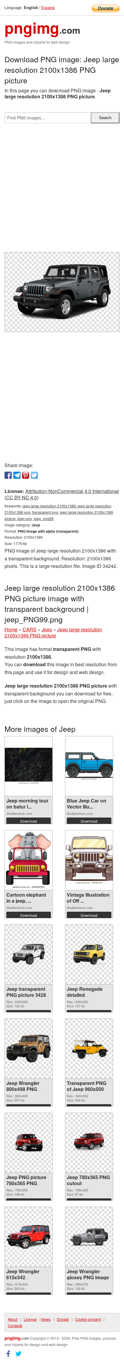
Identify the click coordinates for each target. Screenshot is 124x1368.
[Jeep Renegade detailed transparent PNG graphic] (89, 954)
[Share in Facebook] (8, 475)
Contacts (15, 1325)
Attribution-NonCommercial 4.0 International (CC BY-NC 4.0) (62, 494)
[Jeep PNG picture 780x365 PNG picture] (28, 1142)
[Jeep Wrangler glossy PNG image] (89, 1237)
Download (28, 821)
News (46, 1319)
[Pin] (25, 475)
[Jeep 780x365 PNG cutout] (89, 1142)
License (30, 1319)
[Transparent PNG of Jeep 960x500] (89, 1048)
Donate (63, 1319)
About (12, 1319)
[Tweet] (34, 475)
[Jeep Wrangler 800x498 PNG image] (28, 1048)
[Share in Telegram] (16, 475)
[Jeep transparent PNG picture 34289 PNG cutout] (28, 954)
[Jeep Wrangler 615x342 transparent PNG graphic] (28, 1237)
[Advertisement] (62, 190)
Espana (48, 7)
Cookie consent (88, 1319)
